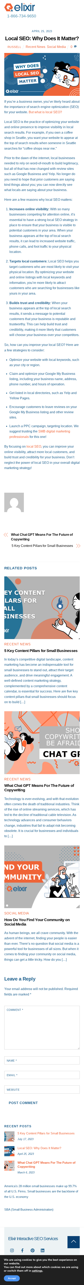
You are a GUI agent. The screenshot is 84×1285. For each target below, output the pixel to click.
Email (12, 1075)
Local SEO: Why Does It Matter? (42, 38)
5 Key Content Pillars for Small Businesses (42, 545)
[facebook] (22, 1250)
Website (13, 1089)
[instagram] (12, 1250)
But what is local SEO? (45, 112)
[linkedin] (43, 1250)
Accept (12, 1278)
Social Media (56, 47)
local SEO (34, 446)
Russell (14, 47)
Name (12, 1060)
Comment (15, 1009)
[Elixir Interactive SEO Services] (19, 9)
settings (37, 1271)
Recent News (35, 47)
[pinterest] (33, 1250)
